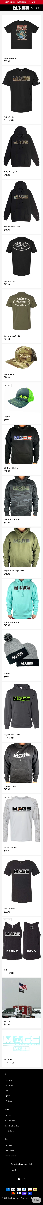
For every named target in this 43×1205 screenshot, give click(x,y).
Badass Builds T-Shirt (11, 58)
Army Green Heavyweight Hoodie (14, 571)
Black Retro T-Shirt (10, 281)
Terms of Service (10, 1155)
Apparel (7, 1095)
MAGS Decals (8, 1059)
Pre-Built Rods (9, 1085)
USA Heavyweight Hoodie (11, 468)
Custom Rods (9, 1080)
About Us (8, 1115)
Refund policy (25, 1198)
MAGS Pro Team (10, 1120)
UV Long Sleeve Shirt (10, 847)
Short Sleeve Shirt (9, 909)
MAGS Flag (7, 1021)
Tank (5, 970)
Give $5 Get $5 (9, 1131)
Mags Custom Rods (13, 1198)
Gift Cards (8, 1101)
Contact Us (8, 1145)
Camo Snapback (9, 374)
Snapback (7, 417)
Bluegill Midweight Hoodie (12, 227)
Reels (6, 1090)
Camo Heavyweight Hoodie (12, 519)
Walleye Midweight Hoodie (12, 172)
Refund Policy (9, 1150)
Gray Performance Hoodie (12, 735)
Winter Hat (7, 673)
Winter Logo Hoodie (10, 786)
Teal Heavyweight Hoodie (11, 622)
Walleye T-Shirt (9, 117)
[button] (4, 7)
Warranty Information (12, 1126)
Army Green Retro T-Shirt (12, 336)
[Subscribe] (31, 1170)
